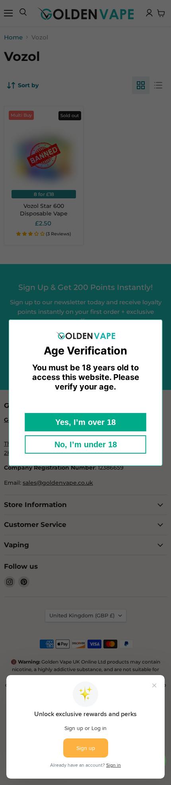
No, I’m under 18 (85, 444)
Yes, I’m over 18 (85, 422)
